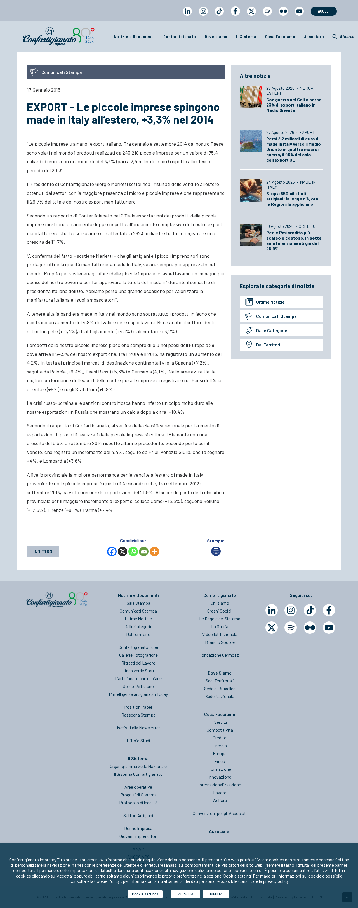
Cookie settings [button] (145, 894)
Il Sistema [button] (246, 36)
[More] (154, 551)
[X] (122, 551)
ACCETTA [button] (185, 894)
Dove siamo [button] (216, 36)
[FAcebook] (329, 610)
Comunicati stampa (276, 316)
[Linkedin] (271, 610)
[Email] (144, 551)
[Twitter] (271, 627)
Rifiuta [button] (216, 894)
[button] (343, 36)
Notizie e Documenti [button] (134, 36)
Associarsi (314, 36)
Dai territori (268, 344)
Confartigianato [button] (179, 36)
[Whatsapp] (133, 551)
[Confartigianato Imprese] (58, 36)
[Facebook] (112, 551)
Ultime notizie (270, 301)
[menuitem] (187, 16)
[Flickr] (310, 627)
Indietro (43, 551)
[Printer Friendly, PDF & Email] (216, 554)
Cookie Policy (107, 881)
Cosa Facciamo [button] (280, 36)
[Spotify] (290, 627)
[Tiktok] (310, 610)
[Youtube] (329, 627)
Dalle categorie (271, 330)
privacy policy (276, 881)
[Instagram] (290, 610)
